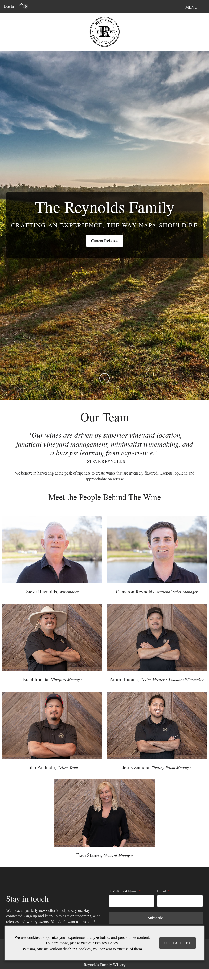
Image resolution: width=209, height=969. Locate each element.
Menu (191, 7)
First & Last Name (123, 890)
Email (161, 890)
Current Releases (104, 240)
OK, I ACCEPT (177, 942)
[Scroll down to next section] (104, 378)
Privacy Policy (106, 942)
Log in (9, 6)
